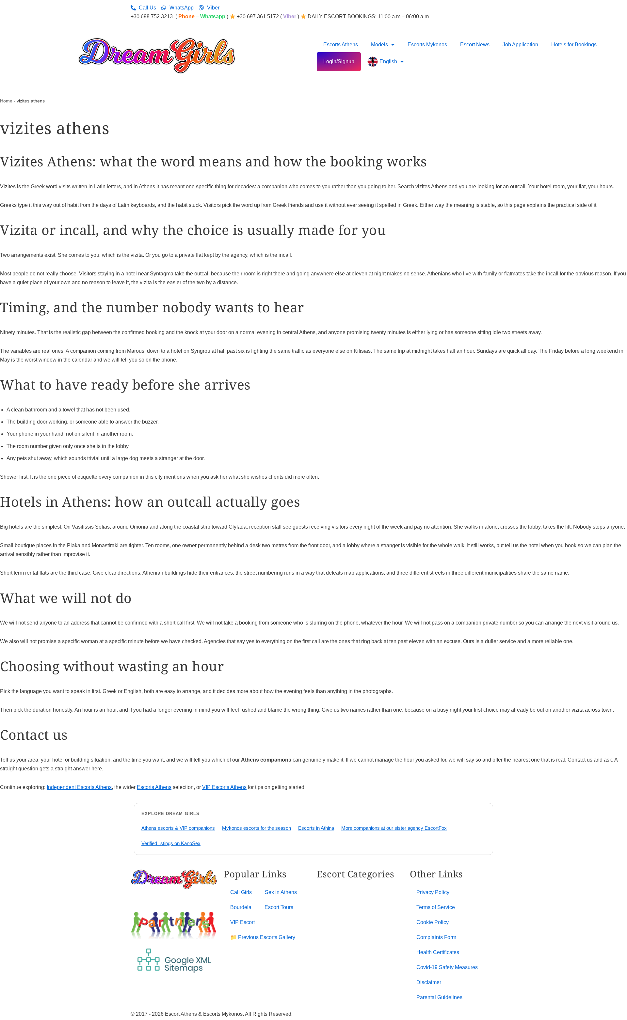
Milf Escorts (357, 898)
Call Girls (241, 892)
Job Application (520, 44)
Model (351, 916)
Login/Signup (338, 61)
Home (6, 100)
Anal (322, 889)
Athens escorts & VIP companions (178, 828)
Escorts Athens (340, 44)
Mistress (353, 907)
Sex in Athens (281, 892)
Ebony (324, 933)
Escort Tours (279, 907)
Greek (351, 889)
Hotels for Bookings (574, 44)
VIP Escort (242, 922)
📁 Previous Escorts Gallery (262, 937)
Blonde (325, 916)
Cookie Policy (432, 922)
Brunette (326, 925)
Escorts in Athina (316, 828)
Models (379, 44)
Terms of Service (435, 907)
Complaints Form (436, 937)
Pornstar (354, 925)
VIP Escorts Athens (224, 787)
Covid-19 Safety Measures (447, 967)
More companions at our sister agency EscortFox (394, 828)
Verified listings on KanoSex (171, 843)
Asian (323, 898)
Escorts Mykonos (427, 44)
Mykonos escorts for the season (256, 828)
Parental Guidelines (439, 997)
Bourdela (240, 907)
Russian (353, 933)
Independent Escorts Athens (79, 787)
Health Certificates (437, 952)
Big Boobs (329, 907)
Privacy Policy (432, 892)
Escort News (475, 44)
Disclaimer (428, 982)
